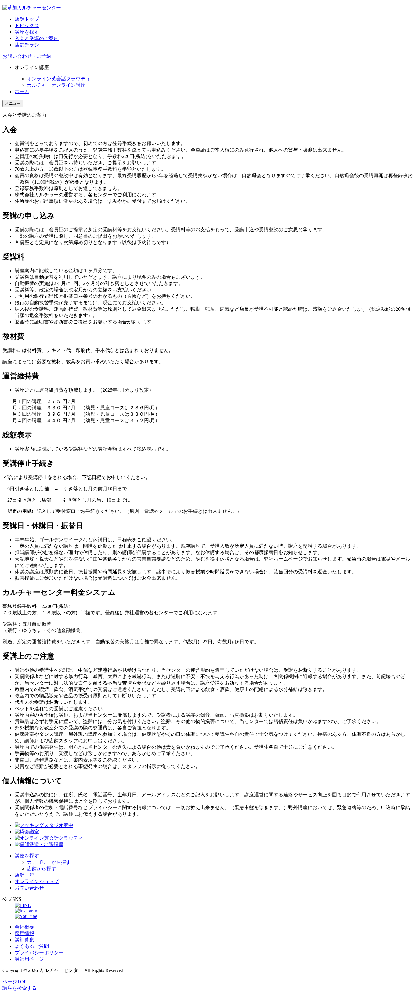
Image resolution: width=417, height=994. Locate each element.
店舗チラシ (27, 44)
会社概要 (24, 927)
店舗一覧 (24, 875)
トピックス (27, 25)
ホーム (22, 91)
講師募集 (24, 939)
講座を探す (27, 32)
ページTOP (14, 981)
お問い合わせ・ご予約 (26, 56)
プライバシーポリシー (39, 952)
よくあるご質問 (32, 946)
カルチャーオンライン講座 (56, 85)
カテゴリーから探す (49, 862)
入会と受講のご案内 (37, 38)
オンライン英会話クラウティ (58, 78)
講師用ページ (29, 959)
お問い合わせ (29, 887)
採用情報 (24, 933)
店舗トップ (27, 19)
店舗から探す (41, 868)
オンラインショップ (37, 881)
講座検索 (19, 988)
